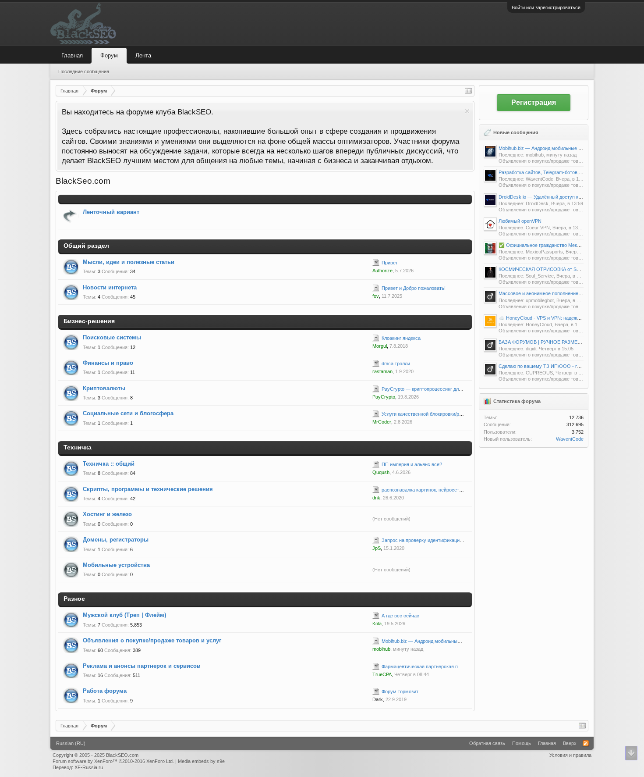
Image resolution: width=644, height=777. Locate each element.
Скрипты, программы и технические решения (148, 489)
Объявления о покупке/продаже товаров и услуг (152, 640)
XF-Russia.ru (88, 767)
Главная (72, 55)
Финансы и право (108, 363)
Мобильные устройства (116, 565)
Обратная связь (487, 743)
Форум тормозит (400, 691)
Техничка (78, 447)
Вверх (570, 743)
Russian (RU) (70, 743)
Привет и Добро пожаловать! (414, 288)
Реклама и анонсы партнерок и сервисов (141, 666)
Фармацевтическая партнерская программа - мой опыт (443, 666)
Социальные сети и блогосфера (128, 413)
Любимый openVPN (520, 221)
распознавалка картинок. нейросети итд (426, 489)
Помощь (521, 743)
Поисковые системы (112, 337)
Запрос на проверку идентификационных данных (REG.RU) (448, 540)
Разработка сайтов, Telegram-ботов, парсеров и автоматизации (569, 172)
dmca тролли (396, 363)
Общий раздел (86, 245)
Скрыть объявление (467, 111)
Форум (109, 55)
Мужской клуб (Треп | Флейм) (124, 615)
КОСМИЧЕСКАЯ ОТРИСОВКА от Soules (543, 269)
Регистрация (533, 102)
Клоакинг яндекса (401, 338)
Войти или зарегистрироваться (546, 7)
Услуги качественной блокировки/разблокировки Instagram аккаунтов (459, 414)
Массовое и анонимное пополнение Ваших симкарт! (557, 293)
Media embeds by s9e (201, 761)
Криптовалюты (104, 388)
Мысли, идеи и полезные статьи (128, 262)
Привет (390, 262)
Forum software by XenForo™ (113, 761)
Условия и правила (570, 755)
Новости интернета (110, 287)
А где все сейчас (400, 615)
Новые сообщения (515, 132)
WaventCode (570, 439)
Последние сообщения (83, 71)
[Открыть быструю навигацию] (468, 90)
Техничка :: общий (108, 463)
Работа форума (105, 691)
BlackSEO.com (122, 755)
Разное (74, 598)
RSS (363, 266)
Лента (143, 55)
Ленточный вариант (111, 212)
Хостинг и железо (107, 514)
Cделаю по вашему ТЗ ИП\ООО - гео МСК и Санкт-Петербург (568, 366)
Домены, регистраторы (116, 539)
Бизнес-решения (89, 320)
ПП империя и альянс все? (412, 464)
